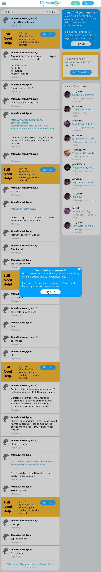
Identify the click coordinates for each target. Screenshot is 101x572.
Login (75, 3)
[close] (79, 269)
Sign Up (88, 3)
